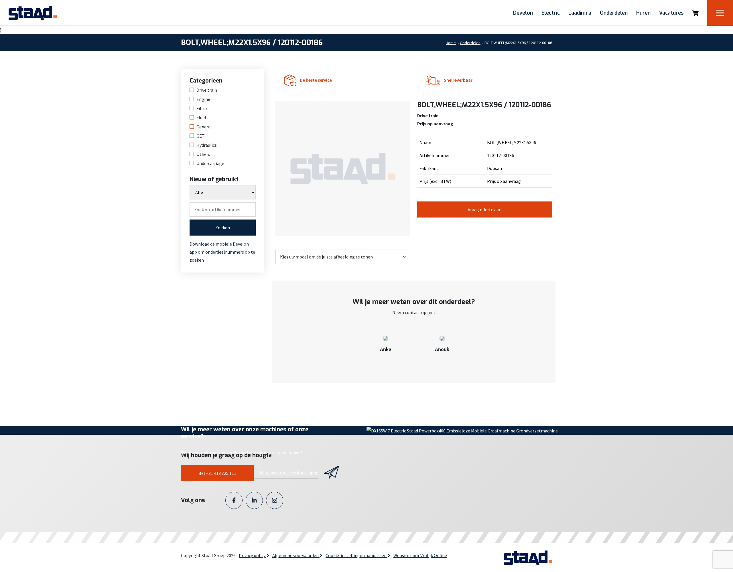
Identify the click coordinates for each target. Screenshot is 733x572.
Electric (550, 12)
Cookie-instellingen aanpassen (356, 555)
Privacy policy (252, 555)
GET (200, 136)
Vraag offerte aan (484, 209)
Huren (643, 12)
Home (451, 42)
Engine (203, 99)
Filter (201, 108)
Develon (523, 12)
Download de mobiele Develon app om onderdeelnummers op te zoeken (222, 252)
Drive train (206, 90)
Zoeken (222, 227)
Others (203, 154)
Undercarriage (210, 163)
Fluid (201, 117)
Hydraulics (206, 145)
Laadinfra (579, 12)
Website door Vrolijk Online (420, 555)
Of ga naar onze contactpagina (289, 472)
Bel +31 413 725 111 (217, 473)
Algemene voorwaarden (296, 555)
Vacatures (671, 12)
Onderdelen (614, 12)
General (204, 127)
